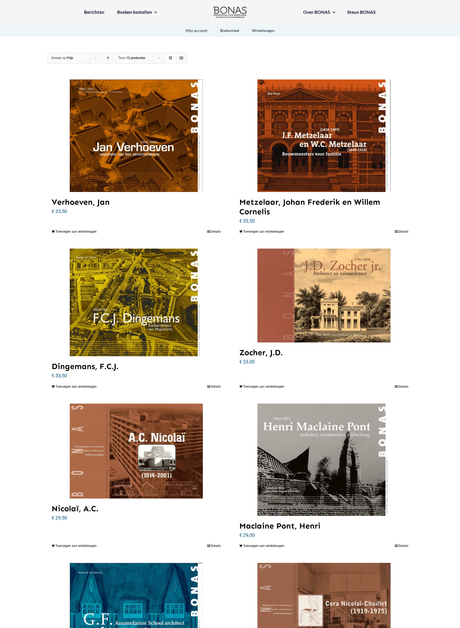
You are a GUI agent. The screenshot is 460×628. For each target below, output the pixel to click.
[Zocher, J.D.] (323, 295)
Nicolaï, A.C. (75, 508)
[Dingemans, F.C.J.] (136, 302)
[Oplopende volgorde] (107, 58)
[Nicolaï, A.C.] (136, 451)
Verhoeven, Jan (81, 202)
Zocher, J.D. (261, 352)
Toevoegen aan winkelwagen (76, 231)
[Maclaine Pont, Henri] (323, 460)
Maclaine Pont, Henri (280, 526)
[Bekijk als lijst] (181, 58)
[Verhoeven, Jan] (136, 135)
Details (216, 231)
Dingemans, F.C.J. (85, 366)
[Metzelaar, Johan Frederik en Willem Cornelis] (323, 135)
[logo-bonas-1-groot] (230, 9)
